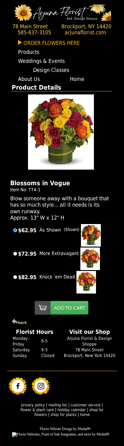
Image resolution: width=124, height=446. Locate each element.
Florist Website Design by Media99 (65, 429)
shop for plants (63, 414)
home (85, 414)
